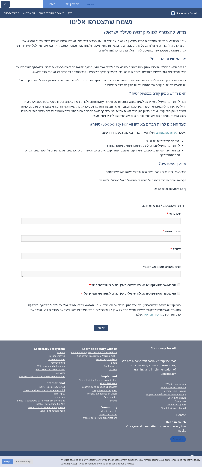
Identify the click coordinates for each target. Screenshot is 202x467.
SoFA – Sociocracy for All (52, 386)
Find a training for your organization (98, 380)
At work (61, 352)
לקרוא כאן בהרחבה (166, 132)
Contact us (180, 401)
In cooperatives (57, 355)
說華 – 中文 (59, 393)
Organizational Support (104, 390)
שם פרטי (174, 213)
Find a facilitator (108, 383)
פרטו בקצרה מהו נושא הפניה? (161, 267)
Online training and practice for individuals (94, 352)
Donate (181, 415)
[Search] (5, 4)
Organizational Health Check (102, 393)
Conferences (110, 366)
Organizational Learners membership (166, 394)
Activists (60, 372)
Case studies (110, 397)
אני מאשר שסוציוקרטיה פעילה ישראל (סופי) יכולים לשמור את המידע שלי (128, 293)
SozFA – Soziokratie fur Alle (50, 403)
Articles (113, 369)
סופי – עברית (59, 397)
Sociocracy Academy (106, 359)
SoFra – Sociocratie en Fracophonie (46, 407)
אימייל (175, 249)
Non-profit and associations (50, 369)
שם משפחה (172, 231)
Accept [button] (7, 461)
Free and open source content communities (42, 376)
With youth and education (51, 366)
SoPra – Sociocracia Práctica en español (44, 390)
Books (114, 362)
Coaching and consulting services (99, 386)
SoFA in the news (177, 397)
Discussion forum (108, 414)
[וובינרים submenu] (24, 13)
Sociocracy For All (163, 348)
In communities (56, 359)
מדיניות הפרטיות (153, 314)
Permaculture (57, 362)
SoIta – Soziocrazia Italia (52, 410)
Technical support (176, 404)
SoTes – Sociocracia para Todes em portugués (41, 400)
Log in (90, 4)
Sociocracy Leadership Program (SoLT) (97, 355)
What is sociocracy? (176, 384)
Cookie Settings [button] (23, 461)
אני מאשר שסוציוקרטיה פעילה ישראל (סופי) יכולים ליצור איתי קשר (132, 285)
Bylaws (113, 400)
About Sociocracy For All (173, 387)
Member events (109, 411)
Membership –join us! (174, 390)
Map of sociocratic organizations (100, 417)
